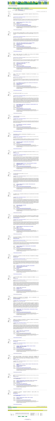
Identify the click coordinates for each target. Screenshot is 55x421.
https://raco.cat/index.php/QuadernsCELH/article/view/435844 (23, 144)
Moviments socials (35, 82)
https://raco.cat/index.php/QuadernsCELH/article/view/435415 (23, 269)
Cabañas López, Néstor (15, 376)
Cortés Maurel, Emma (15, 174)
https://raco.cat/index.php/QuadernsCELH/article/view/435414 (23, 248)
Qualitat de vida (21, 226)
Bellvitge (24, 164)
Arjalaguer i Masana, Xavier (16, 359)
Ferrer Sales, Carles (15, 341)
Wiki (30, 419)
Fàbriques (21, 265)
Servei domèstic (23, 104)
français (46, 0)
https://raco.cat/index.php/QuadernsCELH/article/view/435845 (23, 166)
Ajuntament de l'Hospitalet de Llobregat (21, 365)
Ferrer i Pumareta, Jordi (19, 383)
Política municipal (35, 380)
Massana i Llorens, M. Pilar (19, 83)
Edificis (21, 287)
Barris (23, 330)
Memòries (17, 364)
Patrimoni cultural (24, 287)
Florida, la (17, 331)
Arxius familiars (27, 265)
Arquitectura (17, 287)
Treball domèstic (28, 104)
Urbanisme (17, 226)
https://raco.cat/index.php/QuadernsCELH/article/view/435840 (23, 66)
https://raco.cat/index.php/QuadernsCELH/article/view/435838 (23, 25)
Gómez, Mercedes (18, 63)
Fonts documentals (32, 265)
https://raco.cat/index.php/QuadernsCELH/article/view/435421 (23, 384)
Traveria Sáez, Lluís (24, 383)
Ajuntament (31, 380)
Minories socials (25, 62)
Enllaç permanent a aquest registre (18, 29)
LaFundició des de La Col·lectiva (20, 65)
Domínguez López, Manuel (16, 75)
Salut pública (31, 226)
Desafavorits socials (25, 82)
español (42, 0)
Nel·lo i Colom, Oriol (15, 393)
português (40, 0)
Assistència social (31, 82)
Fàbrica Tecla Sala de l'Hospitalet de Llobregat (21, 266)
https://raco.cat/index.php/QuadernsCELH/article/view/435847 (23, 208)
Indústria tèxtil (18, 265)
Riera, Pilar (17, 268)
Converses (17, 62)
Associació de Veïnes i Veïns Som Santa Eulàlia (25, 43)
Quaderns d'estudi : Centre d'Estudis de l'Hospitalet (19, 36)
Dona (20, 62)
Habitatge (20, 330)
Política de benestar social (27, 226)
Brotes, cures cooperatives (19, 105)
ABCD (28, 419)
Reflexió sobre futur (18, 378)
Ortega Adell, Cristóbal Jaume (19, 228)
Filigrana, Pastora (23, 63)
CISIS (26, 419)
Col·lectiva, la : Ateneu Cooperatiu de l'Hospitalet (22, 24)
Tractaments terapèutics (33, 104)
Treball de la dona (20, 124)
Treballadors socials (20, 82)
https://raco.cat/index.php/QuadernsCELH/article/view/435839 (23, 46)
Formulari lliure (45, 410)
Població (29, 397)
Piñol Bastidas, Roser (15, 278)
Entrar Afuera (18, 207)
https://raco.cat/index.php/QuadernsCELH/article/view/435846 (23, 186)
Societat (22, 62)
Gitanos (29, 62)
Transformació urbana (26, 330)
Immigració (31, 397)
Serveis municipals (27, 380)
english (44, 0)
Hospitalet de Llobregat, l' (19, 44)
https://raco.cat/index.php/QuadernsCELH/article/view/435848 (23, 229)
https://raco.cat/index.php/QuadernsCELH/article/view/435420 (23, 367)
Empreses (24, 265)
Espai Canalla (18, 43)
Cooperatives (19, 104)
